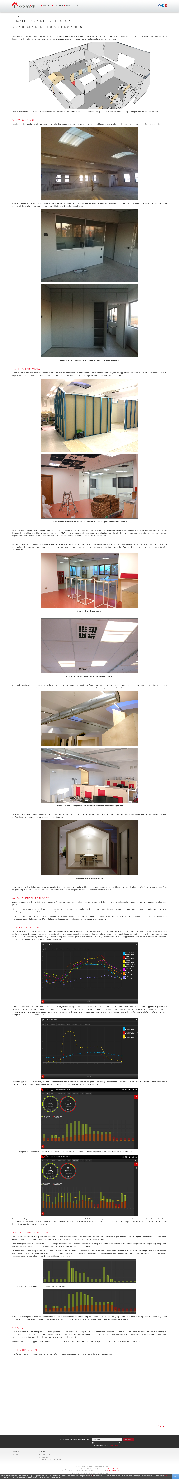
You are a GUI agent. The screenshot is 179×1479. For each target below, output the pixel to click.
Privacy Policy (114, 1445)
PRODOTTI (47, 6)
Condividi (162, 1426)
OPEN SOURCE (43, 1457)
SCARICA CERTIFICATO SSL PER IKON (50, 1460)
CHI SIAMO (16, 1451)
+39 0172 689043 (112, 1469)
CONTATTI (16, 1454)
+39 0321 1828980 (112, 1471)
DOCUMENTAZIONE (45, 1454)
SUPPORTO (59, 6)
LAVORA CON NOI (72, 6)
